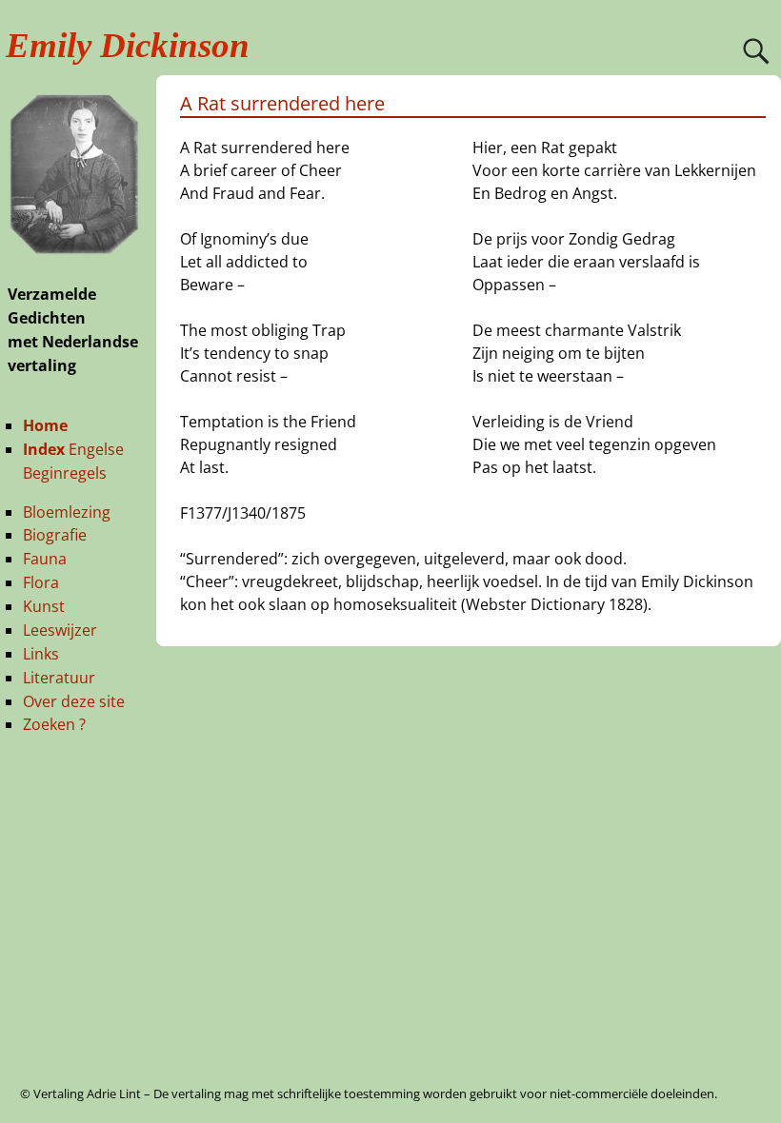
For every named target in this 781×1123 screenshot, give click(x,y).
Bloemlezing (66, 512)
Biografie (55, 534)
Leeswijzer (60, 630)
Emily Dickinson (128, 45)
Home (45, 425)
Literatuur (59, 677)
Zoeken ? (54, 724)
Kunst (44, 606)
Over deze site (74, 701)
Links (41, 653)
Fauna (45, 558)
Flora (41, 582)
